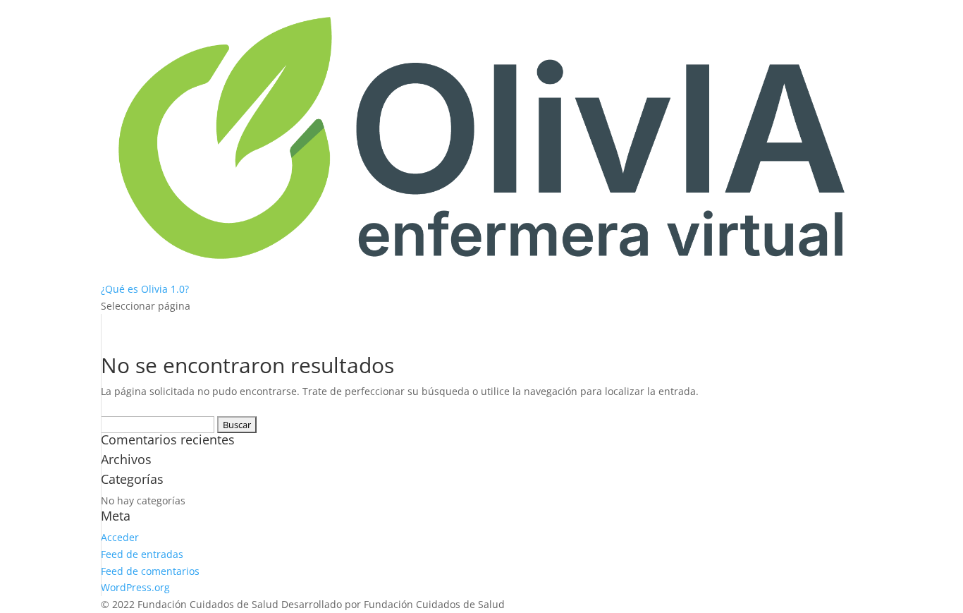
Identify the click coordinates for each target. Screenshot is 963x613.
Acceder (120, 537)
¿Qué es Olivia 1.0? (145, 289)
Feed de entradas (142, 554)
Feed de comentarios (150, 571)
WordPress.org (135, 587)
